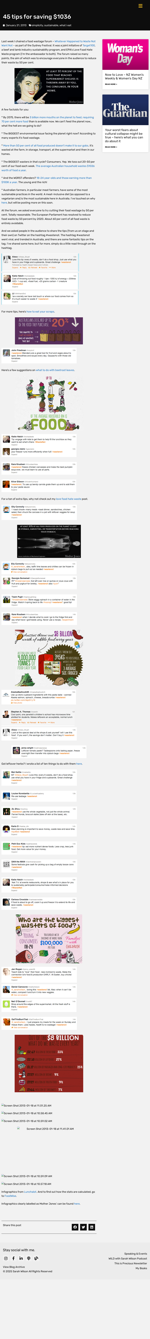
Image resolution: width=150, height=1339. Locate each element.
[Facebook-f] (13, 1258)
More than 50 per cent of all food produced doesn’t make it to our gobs (45, 145)
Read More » (111, 84)
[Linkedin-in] (21, 1258)
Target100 (89, 45)
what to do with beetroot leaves (55, 370)
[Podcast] (29, 1258)
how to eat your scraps (40, 311)
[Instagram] (6, 1258)
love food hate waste (68, 499)
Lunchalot (30, 1191)
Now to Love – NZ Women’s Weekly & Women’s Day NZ (124, 76)
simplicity (37, 25)
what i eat (65, 25)
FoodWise (10, 1196)
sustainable (51, 25)
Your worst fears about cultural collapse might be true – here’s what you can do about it (124, 135)
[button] (75, 1227)
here (4, 202)
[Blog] (36, 1258)
